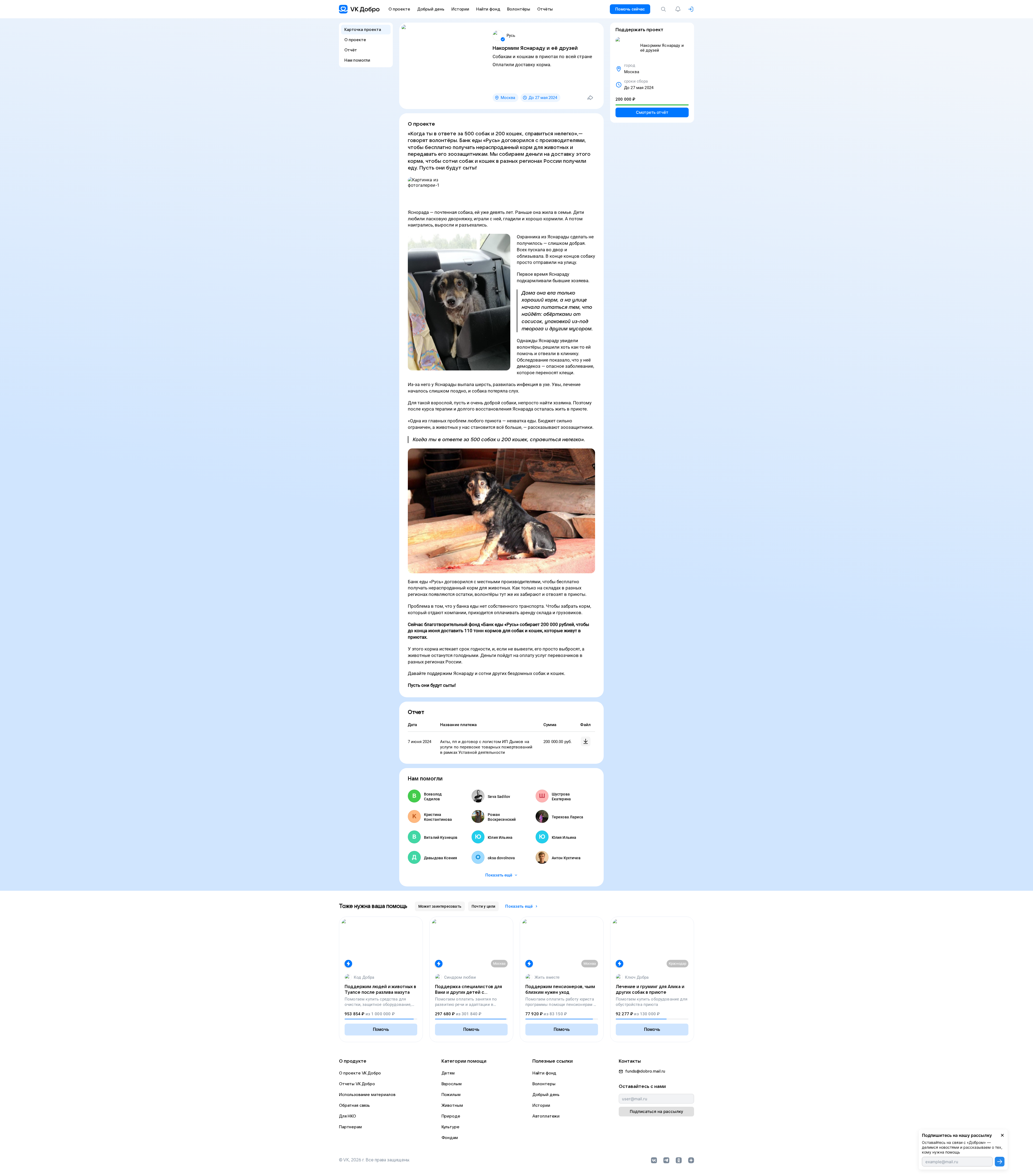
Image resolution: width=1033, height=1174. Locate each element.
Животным (452, 1105)
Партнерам (350, 1127)
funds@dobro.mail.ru (645, 1071)
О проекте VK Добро (360, 1073)
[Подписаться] (999, 1161)
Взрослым (451, 1084)
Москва (508, 97)
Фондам (449, 1138)
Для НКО (347, 1116)
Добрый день (546, 1094)
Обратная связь (354, 1105)
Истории (541, 1105)
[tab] (440, 906)
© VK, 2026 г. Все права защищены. (374, 1160)
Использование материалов (367, 1094)
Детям (448, 1073)
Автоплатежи (546, 1116)
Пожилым (451, 1094)
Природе (450, 1116)
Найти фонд (544, 1073)
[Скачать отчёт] (585, 741)
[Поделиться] (590, 97)
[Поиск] (664, 9)
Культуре (450, 1127)
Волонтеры (544, 1084)
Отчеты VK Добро (357, 1084)
